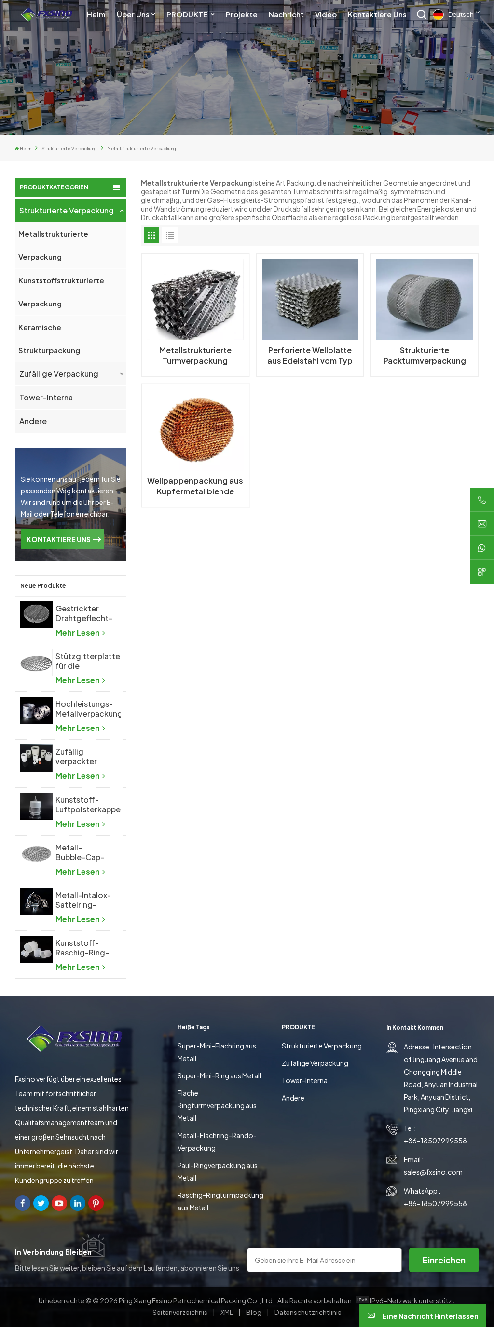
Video (326, 14)
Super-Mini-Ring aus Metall (219, 1075)
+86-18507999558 (435, 1140)
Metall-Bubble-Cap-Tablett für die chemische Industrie (81, 852)
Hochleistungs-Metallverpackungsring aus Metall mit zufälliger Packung (88, 708)
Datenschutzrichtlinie (308, 1312)
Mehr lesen (78, 632)
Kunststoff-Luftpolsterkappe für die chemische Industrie (88, 804)
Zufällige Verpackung (58, 374)
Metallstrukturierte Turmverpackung (195, 355)
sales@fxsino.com (433, 1172)
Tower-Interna (46, 397)
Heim (96, 14)
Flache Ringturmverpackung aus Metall (217, 1105)
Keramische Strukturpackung (49, 338)
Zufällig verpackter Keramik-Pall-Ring (80, 756)
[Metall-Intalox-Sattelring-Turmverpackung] (36, 901)
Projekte (242, 14)
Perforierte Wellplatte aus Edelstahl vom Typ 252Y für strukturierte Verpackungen (310, 355)
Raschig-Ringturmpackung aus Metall (220, 1201)
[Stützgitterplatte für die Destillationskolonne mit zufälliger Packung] (36, 662)
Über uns (133, 14)
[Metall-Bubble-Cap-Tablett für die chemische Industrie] (36, 853)
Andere (33, 421)
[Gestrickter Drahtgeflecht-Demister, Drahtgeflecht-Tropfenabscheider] (36, 614)
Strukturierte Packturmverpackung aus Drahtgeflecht (425, 355)
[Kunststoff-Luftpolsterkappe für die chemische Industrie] (36, 806)
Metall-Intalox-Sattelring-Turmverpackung (86, 900)
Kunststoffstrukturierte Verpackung (61, 292)
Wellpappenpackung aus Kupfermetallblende (195, 486)
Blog (254, 1312)
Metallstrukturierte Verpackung (53, 245)
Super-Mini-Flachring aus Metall (217, 1051)
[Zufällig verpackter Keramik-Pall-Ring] (36, 757)
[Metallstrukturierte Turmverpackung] (195, 300)
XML (226, 1312)
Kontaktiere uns (377, 14)
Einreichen (444, 1259)
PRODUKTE (187, 14)
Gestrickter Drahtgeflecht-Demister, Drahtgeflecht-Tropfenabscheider (88, 613)
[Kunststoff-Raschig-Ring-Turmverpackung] (36, 949)
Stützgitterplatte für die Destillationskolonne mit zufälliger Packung (88, 661)
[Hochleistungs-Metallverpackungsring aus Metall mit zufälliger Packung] (36, 710)
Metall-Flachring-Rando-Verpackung (217, 1141)
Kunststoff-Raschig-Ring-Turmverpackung (86, 947)
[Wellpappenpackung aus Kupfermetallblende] (195, 430)
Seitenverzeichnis (180, 1312)
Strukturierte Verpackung (69, 148)
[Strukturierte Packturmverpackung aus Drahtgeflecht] (424, 300)
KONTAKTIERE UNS (59, 539)
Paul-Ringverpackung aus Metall (218, 1171)
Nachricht (286, 14)
